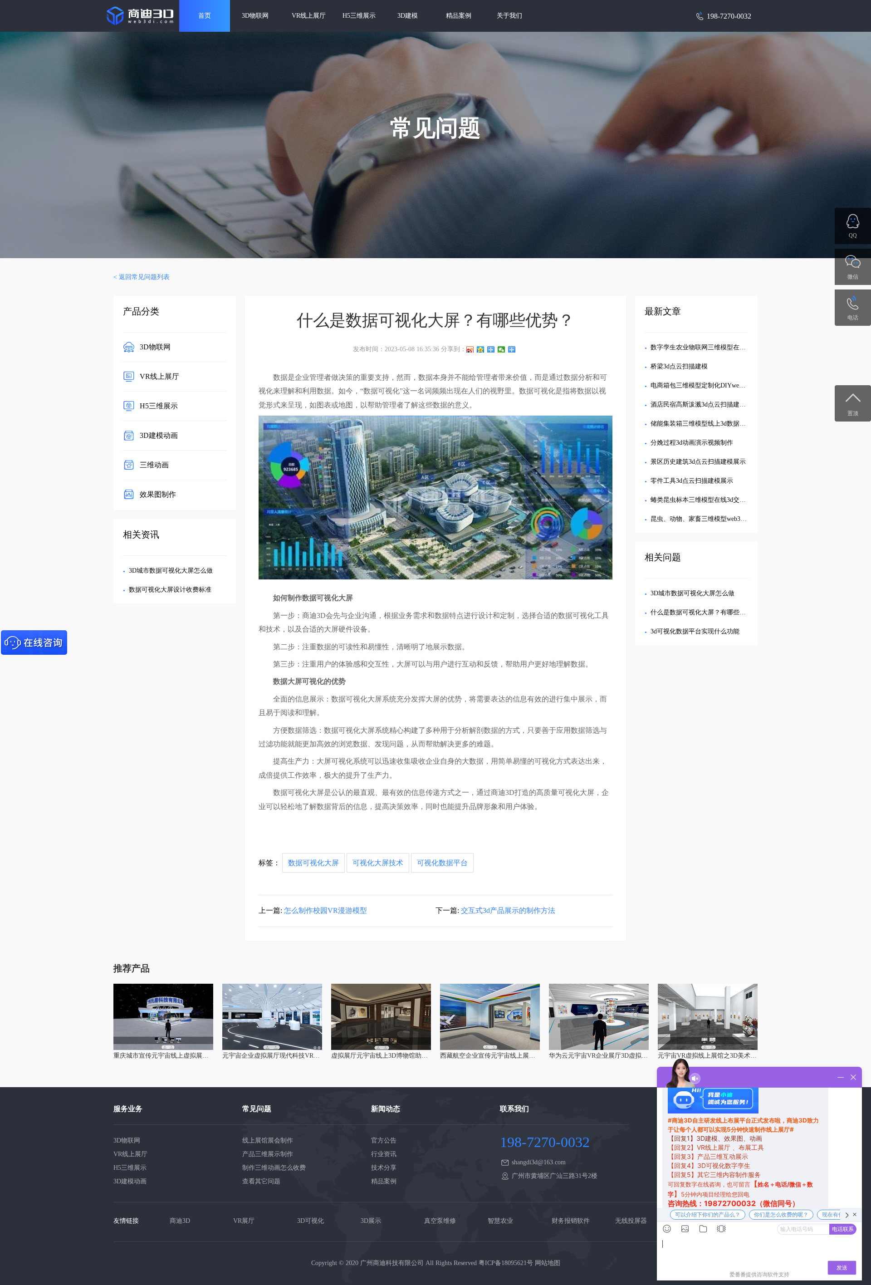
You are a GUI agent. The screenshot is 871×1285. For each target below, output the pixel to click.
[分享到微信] (501, 349)
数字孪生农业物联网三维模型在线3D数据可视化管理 (724, 347)
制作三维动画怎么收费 (274, 1167)
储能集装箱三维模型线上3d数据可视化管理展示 (717, 423)
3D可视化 (310, 1220)
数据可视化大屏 (313, 863)
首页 (204, 15)
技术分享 (383, 1167)
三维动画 (154, 464)
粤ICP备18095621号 (506, 1263)
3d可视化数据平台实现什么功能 (695, 631)
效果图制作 (158, 494)
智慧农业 (500, 1220)
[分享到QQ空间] (480, 349)
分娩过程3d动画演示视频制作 (692, 442)
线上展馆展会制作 (267, 1140)
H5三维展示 (359, 15)
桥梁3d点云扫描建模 (679, 366)
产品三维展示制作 (267, 1154)
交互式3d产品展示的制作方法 (508, 910)
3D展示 (371, 1220)
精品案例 (458, 15)
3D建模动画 (159, 435)
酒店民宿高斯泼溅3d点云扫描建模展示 (704, 404)
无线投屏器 (631, 1220)
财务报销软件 (571, 1220)
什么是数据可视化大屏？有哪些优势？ (704, 612)
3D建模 (407, 15)
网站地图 (547, 1263)
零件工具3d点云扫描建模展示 (692, 480)
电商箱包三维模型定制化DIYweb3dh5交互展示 (715, 385)
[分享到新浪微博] (470, 349)
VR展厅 (243, 1220)
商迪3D (180, 1220)
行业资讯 (383, 1154)
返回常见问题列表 (144, 277)
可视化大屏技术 (377, 863)
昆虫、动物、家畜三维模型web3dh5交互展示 (713, 518)
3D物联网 (255, 15)
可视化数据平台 (442, 863)
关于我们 (509, 15)
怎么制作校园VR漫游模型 (325, 910)
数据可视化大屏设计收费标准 (170, 589)
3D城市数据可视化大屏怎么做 (171, 570)
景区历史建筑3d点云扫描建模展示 (698, 461)
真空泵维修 (440, 1220)
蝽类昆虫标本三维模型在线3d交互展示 (704, 499)
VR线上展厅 (309, 15)
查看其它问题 (261, 1181)
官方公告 (383, 1140)
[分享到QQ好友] (491, 349)
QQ (853, 235)
